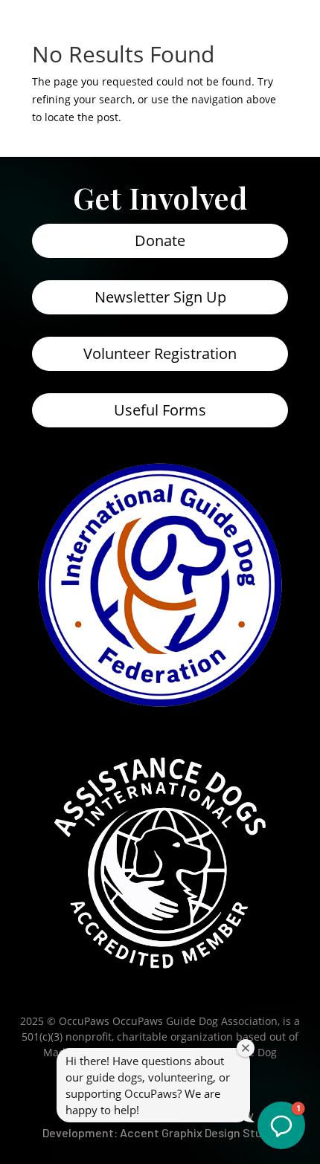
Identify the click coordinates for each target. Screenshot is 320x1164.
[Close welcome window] (246, 1048)
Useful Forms (160, 410)
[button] (281, 1125)
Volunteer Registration (160, 353)
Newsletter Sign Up (160, 297)
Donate (160, 240)
